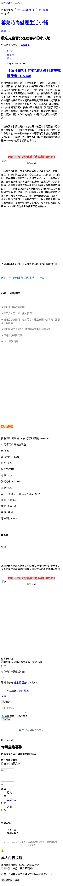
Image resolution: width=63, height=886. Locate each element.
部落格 (10, 54)
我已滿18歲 (7, 880)
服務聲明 (31, 845)
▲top (3, 696)
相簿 (9, 51)
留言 (24, 682)
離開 (17, 880)
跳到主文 (6, 31)
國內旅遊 (24, 691)
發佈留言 (6, 719)
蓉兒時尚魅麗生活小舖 (24, 22)
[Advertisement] (31, 235)
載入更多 (6, 702)
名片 (9, 58)
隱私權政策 (52, 842)
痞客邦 (17, 682)
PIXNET (13, 842)
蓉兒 (3, 666)
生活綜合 (25, 45)
